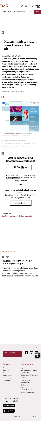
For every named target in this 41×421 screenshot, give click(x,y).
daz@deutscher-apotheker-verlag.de (17, 216)
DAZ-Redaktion (8, 213)
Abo (37, 12)
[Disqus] (20, 310)
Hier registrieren (13, 178)
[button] (4, 5)
